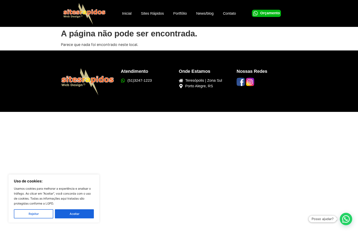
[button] (346, 219)
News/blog (205, 13)
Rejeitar (34, 213)
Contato (229, 13)
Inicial (127, 13)
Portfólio (180, 13)
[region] (53, 198)
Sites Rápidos (152, 13)
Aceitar (74, 213)
